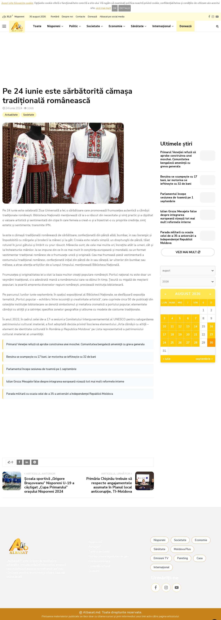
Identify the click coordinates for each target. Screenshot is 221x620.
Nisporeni (53, 26)
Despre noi (67, 16)
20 (187, 334)
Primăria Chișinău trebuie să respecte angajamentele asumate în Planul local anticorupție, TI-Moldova (109, 485)
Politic (73, 26)
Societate (93, 26)
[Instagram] (166, 587)
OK (114, 8)
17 (164, 334)
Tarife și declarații (99, 551)
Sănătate (137, 26)
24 (164, 343)
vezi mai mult (103, 8)
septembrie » (204, 359)
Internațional (161, 26)
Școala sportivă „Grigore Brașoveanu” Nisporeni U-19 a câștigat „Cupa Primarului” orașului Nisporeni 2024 (49, 485)
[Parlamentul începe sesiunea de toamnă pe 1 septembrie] (207, 197)
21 (195, 334)
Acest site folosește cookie (17, 3)
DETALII (125, 8)
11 (172, 326)
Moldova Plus (182, 549)
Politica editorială (99, 561)
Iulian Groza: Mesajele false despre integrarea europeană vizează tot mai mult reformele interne (65, 381)
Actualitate (11, 114)
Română (55, 16)
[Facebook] (155, 587)
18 (172, 334)
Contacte (80, 16)
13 (187, 326)
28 (195, 343)
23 (211, 334)
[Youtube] (176, 587)
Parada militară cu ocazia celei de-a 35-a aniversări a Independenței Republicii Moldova (59, 394)
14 (195, 326)
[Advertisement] (110, 60)
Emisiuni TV (161, 558)
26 (180, 343)
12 (180, 326)
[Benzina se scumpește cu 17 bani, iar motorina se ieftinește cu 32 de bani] (207, 180)
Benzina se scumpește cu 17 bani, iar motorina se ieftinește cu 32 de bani (51, 357)
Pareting (182, 558)
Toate (37, 26)
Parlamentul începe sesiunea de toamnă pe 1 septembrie (41, 369)
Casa (200, 558)
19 (180, 334)
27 (187, 343)
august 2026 (188, 293)
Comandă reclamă (99, 566)
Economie (115, 26)
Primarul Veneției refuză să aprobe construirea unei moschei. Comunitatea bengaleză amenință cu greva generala (75, 344)
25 (172, 343)
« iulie (167, 359)
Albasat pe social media (112, 16)
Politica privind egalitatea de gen (108, 556)
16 (211, 326)
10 (164, 326)
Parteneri (94, 547)
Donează (92, 16)
